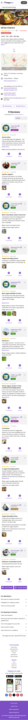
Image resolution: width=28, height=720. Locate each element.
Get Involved (14, 656)
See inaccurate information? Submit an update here (13, 619)
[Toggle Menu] (1, 2)
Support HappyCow (14, 712)
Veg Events (14, 651)
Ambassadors (14, 649)
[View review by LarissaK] (6, 459)
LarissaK (13, 458)
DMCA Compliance (14, 709)
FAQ (14, 662)
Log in (24, 2)
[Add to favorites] (26, 11)
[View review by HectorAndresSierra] (6, 552)
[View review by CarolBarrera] (6, 507)
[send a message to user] (19, 126)
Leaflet (6, 68)
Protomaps (11, 68)
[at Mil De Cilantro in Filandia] (4, 188)
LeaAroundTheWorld (10, 88)
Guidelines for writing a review (10, 602)
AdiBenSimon (15, 330)
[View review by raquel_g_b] (6, 377)
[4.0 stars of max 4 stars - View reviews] (4, 30)
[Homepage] (8, 3)
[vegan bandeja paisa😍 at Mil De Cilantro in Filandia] (4, 489)
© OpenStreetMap (19, 68)
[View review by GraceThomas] (6, 206)
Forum (14, 653)
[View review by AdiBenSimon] (6, 331)
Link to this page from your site (10, 624)
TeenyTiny (14, 126)
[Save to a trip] (22, 11)
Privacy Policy (14, 703)
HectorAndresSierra (16, 98)
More (2, 45)
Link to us (14, 666)
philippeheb (14, 282)
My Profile (14, 647)
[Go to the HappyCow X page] (14, 695)
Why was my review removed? (10, 599)
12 (4, 11)
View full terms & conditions (9, 630)
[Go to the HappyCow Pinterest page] (17, 695)
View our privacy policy (8, 606)
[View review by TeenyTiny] (6, 128)
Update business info (10, 90)
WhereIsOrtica (15, 247)
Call (14, 51)
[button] (14, 60)
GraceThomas (15, 204)
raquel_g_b (15, 375)
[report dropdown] (25, 126)
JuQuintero (14, 163)
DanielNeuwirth (15, 417)
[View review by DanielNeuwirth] (6, 419)
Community (14, 645)
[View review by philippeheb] (6, 284)
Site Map (14, 667)
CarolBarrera (15, 505)
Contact (14, 664)
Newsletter (14, 654)
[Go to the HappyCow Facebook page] (6, 695)
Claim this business (10, 95)
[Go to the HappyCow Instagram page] (21, 695)
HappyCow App (14, 671)
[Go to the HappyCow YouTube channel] (10, 695)
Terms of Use (14, 706)
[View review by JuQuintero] (6, 165)
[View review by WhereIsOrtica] (6, 249)
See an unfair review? (7, 627)
